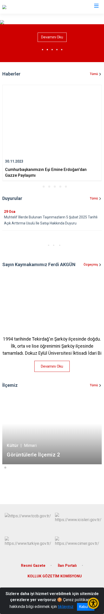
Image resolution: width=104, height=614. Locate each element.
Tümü (94, 74)
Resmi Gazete (33, 566)
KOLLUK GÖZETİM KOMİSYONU (55, 576)
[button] (38, 187)
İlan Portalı (67, 566)
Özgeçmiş (91, 264)
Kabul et (85, 607)
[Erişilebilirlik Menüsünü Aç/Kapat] (93, 603)
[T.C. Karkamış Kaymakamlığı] (26, 7)
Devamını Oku (52, 37)
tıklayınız (65, 606)
